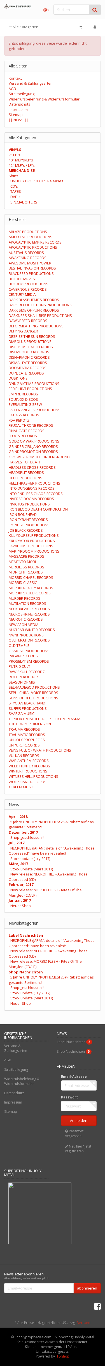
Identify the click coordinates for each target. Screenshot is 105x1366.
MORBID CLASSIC (23, 582)
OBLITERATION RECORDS (29, 640)
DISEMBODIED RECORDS (29, 351)
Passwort (69, 1097)
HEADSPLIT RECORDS (26, 472)
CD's (14, 186)
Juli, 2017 (16, 842)
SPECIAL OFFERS (23, 202)
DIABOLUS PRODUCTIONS (30, 341)
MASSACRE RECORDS (26, 556)
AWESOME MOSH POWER (30, 263)
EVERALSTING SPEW (25, 404)
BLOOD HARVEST (23, 278)
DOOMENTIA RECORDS (27, 367)
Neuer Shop (20, 905)
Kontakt (15, 78)
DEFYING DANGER (23, 331)
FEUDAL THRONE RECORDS (31, 425)
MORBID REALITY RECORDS (31, 587)
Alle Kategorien (25, 26)
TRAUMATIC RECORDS (27, 734)
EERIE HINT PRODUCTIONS (30, 388)
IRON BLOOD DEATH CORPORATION (38, 509)
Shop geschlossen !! (27, 837)
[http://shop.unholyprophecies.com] (17, 6)
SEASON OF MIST (23, 682)
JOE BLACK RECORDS (26, 530)
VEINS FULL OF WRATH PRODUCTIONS (40, 750)
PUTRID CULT (19, 666)
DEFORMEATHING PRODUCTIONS (36, 326)
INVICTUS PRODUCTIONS (29, 504)
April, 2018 (18, 816)
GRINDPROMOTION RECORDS (33, 451)
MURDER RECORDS (24, 598)
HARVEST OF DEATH (25, 462)
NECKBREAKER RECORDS (29, 608)
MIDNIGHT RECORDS (26, 572)
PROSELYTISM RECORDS (29, 661)
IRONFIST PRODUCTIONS (29, 524)
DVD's (15, 196)
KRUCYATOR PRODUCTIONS (32, 540)
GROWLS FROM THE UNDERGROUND (39, 456)
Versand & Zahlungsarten (31, 83)
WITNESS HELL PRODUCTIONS (33, 776)
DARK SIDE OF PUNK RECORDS (34, 310)
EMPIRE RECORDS (23, 394)
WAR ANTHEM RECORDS (29, 760)
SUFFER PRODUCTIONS (28, 708)
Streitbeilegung (21, 93)
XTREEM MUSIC (21, 786)
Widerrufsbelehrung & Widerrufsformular (44, 99)
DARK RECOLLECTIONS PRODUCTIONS (40, 304)
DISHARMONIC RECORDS (29, 357)
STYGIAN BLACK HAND (27, 703)
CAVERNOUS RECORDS (28, 289)
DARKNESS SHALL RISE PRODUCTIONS (40, 315)
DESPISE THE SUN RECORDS (32, 336)
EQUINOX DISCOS (23, 399)
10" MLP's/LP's (21, 160)
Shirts (13, 175)
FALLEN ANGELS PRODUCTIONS (34, 409)
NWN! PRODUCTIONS (26, 635)
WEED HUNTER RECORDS (29, 766)
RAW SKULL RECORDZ (27, 671)
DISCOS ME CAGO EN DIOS (31, 346)
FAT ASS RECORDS (24, 414)
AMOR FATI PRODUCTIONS (30, 236)
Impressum (18, 109)
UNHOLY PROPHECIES (27, 739)
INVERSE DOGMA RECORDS (31, 498)
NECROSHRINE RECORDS (29, 614)
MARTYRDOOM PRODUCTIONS (34, 551)
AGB (12, 88)
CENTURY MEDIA (22, 294)
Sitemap (16, 114)
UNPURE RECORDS (24, 745)
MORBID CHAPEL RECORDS (31, 577)
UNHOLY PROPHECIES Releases (36, 180)
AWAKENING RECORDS (27, 257)
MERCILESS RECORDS (26, 567)
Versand (83, 1322)
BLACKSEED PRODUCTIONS (31, 273)
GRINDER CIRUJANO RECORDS (33, 446)
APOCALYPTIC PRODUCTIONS (33, 247)
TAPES (15, 191)
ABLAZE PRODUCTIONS (28, 231)
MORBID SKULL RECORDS (30, 593)
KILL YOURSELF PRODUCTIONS (34, 535)
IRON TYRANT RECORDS (28, 519)
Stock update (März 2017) (31, 869)
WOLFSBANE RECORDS (27, 781)
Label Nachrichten (26, 935)
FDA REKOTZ (19, 420)
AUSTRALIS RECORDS (26, 252)
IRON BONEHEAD (23, 514)
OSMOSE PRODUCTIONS (29, 650)
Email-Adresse (74, 1076)
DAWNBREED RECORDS (28, 320)
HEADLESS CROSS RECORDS (32, 467)
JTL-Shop (62, 1356)
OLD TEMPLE (19, 645)
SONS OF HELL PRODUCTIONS (33, 697)
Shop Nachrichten (26, 972)
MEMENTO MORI (22, 561)
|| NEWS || (18, 119)
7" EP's (14, 154)
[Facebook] (97, 1306)
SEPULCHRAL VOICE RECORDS (33, 692)
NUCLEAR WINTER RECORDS (32, 629)
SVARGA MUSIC (21, 713)
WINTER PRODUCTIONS (28, 771)
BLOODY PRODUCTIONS (28, 283)
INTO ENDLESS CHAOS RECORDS (36, 493)
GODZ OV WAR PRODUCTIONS (34, 441)
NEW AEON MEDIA (23, 624)
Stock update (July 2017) (30, 858)
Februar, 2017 (21, 884)
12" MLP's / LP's (22, 165)
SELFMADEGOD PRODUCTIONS (34, 687)
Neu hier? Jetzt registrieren (78, 1148)
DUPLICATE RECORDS (26, 373)
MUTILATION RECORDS (27, 603)
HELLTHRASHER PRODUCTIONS (34, 483)
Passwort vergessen (74, 1133)
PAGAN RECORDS (23, 655)
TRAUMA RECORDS (24, 729)
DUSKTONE (18, 378)
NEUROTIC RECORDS (26, 619)
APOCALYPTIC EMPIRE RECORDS (35, 242)
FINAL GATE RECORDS (27, 430)
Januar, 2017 (20, 900)
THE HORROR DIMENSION (30, 723)
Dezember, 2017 (23, 832)
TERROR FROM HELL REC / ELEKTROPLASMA (44, 718)
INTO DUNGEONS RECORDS (32, 488)
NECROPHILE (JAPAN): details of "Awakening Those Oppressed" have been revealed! (52, 851)
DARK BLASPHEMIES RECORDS (34, 299)
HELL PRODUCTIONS (25, 477)
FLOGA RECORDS (23, 435)
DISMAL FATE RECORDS (28, 362)
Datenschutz (19, 104)
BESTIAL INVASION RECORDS (32, 268)
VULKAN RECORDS (24, 755)
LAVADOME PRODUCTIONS (31, 545)
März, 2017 (18, 863)
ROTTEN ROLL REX (24, 676)
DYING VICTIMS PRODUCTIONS (34, 383)
